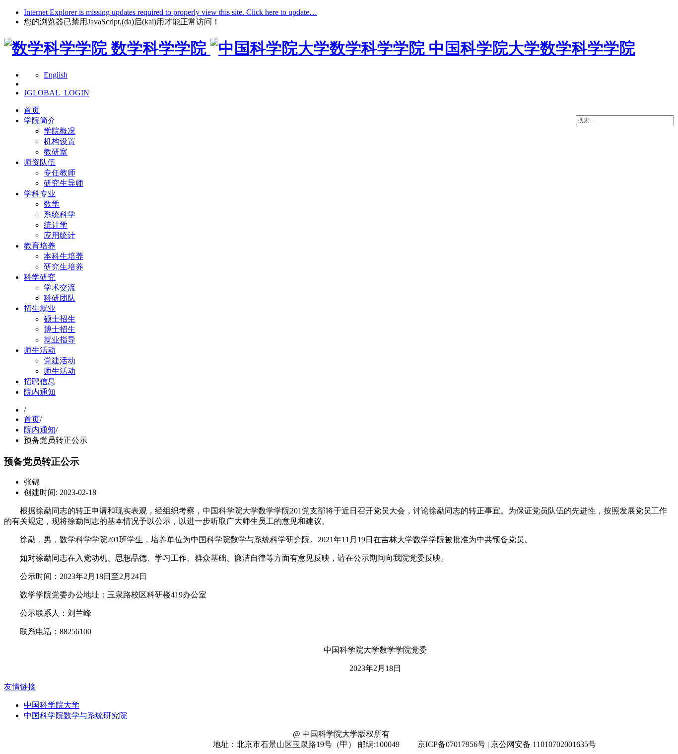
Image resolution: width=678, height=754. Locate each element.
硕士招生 (59, 319)
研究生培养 (63, 266)
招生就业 (40, 308)
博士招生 (59, 329)
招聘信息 (40, 381)
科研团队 (59, 298)
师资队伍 (40, 162)
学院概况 (59, 131)
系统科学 (59, 214)
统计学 (56, 225)
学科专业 (40, 193)
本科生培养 (63, 256)
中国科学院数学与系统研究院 (75, 715)
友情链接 (20, 686)
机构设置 (59, 141)
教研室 (56, 152)
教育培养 (40, 246)
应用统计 (59, 235)
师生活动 (40, 350)
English (56, 75)
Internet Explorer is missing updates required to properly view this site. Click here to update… (170, 12)
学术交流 (59, 287)
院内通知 (40, 392)
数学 (52, 204)
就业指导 (59, 339)
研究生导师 (63, 183)
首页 (32, 110)
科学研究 (40, 277)
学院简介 (40, 120)
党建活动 (59, 360)
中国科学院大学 (51, 705)
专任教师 (59, 172)
